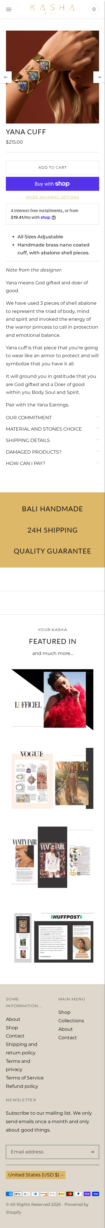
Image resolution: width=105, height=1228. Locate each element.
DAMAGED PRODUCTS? (34, 452)
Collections (71, 1020)
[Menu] (9, 9)
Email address (26, 1145)
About (13, 1019)
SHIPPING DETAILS (28, 440)
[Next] (99, 77)
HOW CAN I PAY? (25, 463)
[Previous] (6, 77)
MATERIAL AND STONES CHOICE (44, 429)
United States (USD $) (33, 1175)
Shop (12, 1027)
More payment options (52, 197)
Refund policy (22, 1086)
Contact (15, 1036)
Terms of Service (25, 1078)
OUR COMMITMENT (29, 417)
